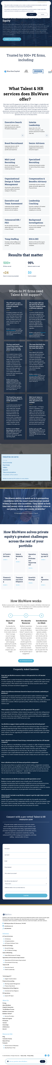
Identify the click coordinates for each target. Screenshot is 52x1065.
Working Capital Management (12, 983)
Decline (42, 14)
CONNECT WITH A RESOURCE (12, 39)
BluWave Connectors (8, 1011)
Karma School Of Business (11, 1045)
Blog (4, 1036)
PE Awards (5, 1020)
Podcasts (5, 1043)
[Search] (42, 1061)
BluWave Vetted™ (7, 1013)
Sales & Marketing (7, 952)
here (29, 773)
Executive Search (9, 967)
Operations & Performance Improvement (13, 957)
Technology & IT (7, 976)
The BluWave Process (8, 1009)
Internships (6, 1025)
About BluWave (7, 1005)
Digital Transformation (10, 979)
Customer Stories (7, 1039)
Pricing (4, 1003)
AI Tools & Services (8, 936)
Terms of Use (24, 1055)
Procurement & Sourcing (11, 962)
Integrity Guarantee (8, 1007)
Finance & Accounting (8, 981)
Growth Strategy (9, 948)
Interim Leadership (9, 969)
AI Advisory (8, 939)
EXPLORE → (5, 559)
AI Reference (6, 1027)
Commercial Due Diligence (12, 991)
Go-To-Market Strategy (11, 950)
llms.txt (5, 1029)
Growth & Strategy (8, 945)
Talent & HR (6, 964)
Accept (31, 14)
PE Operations (6, 993)
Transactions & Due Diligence (10, 988)
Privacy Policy (29, 6)
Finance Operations (10, 986)
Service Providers (9, 1016)
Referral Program (7, 1018)
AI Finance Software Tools (11, 943)
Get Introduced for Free (26, 660)
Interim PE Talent (9, 996)
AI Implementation (9, 941)
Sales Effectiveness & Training (12, 955)
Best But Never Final (10, 1048)
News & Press (6, 1041)
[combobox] (24, 1061)
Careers (5, 1022)
